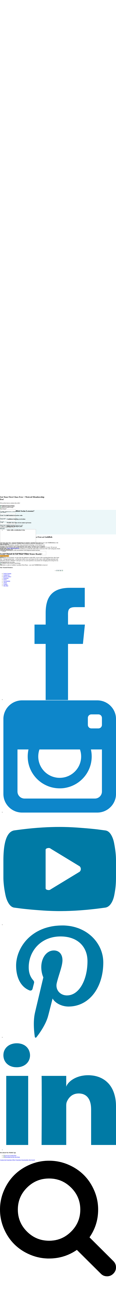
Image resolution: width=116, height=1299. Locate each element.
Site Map (5, 585)
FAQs (5, 579)
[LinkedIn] (59, 1149)
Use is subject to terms (13, 548)
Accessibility (6, 581)
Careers (5, 584)
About (5, 582)
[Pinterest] (59, 1037)
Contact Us (6, 575)
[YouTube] (59, 924)
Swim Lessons (7, 573)
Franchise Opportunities (22, 1160)
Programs (5, 578)
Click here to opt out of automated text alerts (15, 553)
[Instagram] (59, 812)
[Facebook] (59, 699)
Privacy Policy (7, 576)
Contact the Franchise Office (7, 1160)
